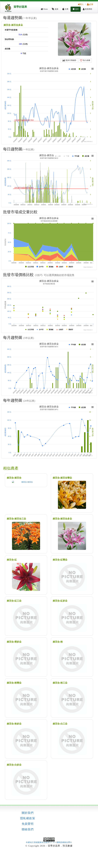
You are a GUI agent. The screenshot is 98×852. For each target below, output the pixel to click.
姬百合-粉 (58, 641)
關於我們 (28, 812)
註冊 (91, 4)
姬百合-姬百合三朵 (16, 518)
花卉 (77, 9)
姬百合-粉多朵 (14, 723)
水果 (66, 9)
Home (45, 9)
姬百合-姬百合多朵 (13, 25)
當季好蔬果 (20, 6)
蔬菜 (56, 9)
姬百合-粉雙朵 (14, 682)
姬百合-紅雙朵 (60, 559)
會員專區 (88, 9)
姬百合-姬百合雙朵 (62, 477)
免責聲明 (28, 823)
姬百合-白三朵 (60, 723)
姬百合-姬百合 (14, 477)
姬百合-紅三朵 (14, 600)
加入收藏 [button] (86, 60)
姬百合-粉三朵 (60, 682)
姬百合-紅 (12, 559)
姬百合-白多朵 (14, 764)
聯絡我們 (28, 829)
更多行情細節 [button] (70, 60)
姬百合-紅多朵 (60, 600)
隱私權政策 (27, 818)
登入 (82, 4)
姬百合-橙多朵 (14, 641)
